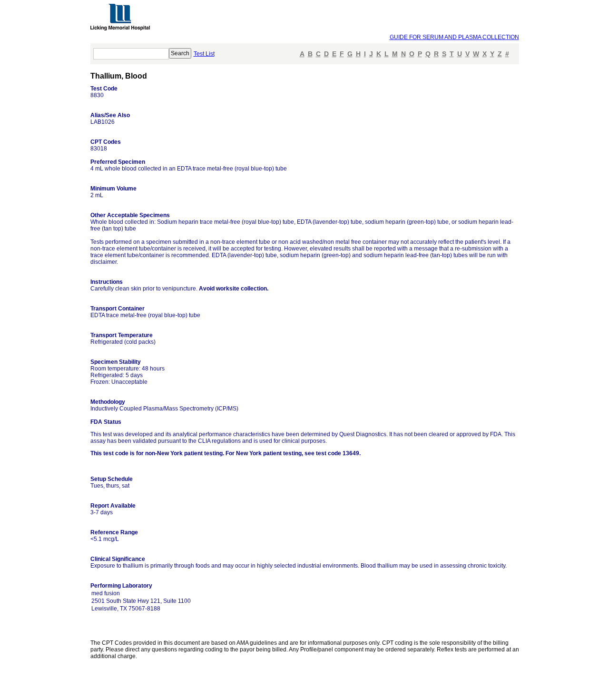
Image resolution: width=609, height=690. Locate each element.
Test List (204, 53)
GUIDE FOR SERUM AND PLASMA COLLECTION (454, 37)
